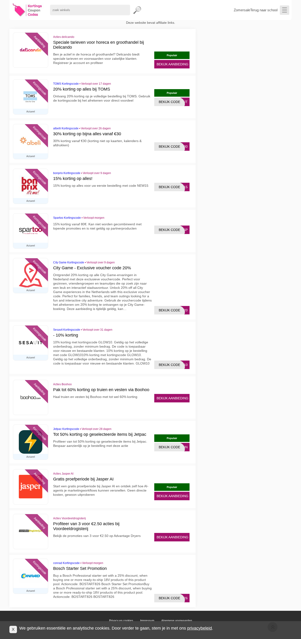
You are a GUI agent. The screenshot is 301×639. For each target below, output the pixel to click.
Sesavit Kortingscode (66, 329)
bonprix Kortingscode (66, 173)
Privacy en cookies (121, 620)
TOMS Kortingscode (66, 83)
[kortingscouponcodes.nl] (27, 10)
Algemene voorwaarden (176, 620)
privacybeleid (199, 628)
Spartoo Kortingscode (67, 217)
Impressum (147, 620)
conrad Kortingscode (66, 563)
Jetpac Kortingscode (66, 429)
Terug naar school (263, 10)
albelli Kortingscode (66, 128)
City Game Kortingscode (68, 262)
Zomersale (242, 10)
